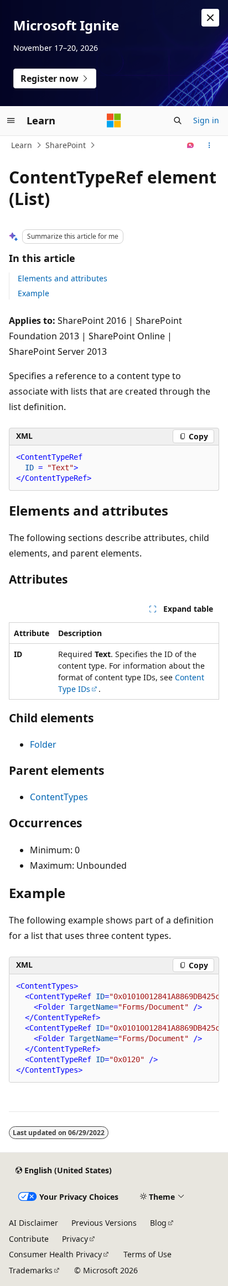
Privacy (75, 1238)
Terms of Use (147, 1254)
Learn (21, 145)
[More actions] (209, 145)
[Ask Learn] (191, 145)
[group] (114, 1028)
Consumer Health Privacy (55, 1254)
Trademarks (31, 1270)
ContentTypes (59, 797)
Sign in (206, 120)
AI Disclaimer (33, 1222)
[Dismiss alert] (210, 18)
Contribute (29, 1238)
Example (33, 293)
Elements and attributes (62, 278)
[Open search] (178, 120)
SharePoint (65, 145)
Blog (158, 1222)
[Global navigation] (11, 120)
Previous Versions (104, 1222)
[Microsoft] (114, 120)
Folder (43, 744)
